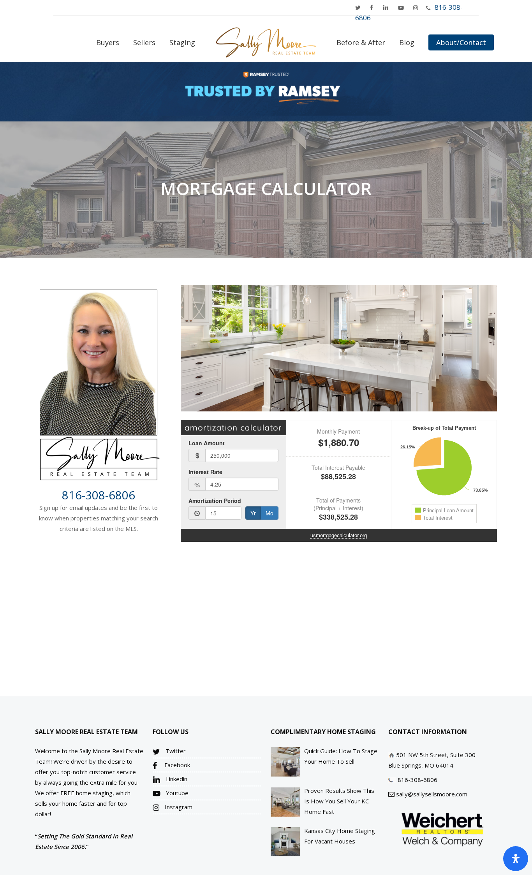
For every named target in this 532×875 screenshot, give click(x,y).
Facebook (176, 765)
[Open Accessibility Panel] (515, 858)
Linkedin (175, 779)
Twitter (175, 751)
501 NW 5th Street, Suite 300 (436, 755)
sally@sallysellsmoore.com (431, 794)
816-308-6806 (98, 495)
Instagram (177, 807)
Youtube (176, 793)
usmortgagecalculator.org (338, 535)
